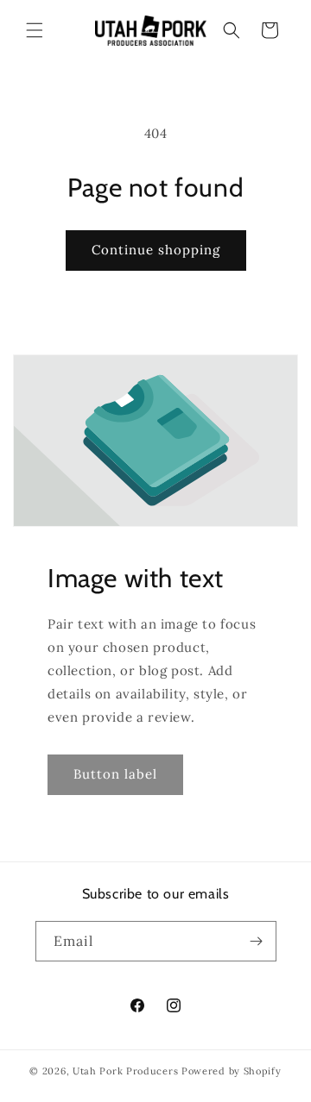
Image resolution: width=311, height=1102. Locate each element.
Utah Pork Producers (125, 1071)
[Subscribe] (257, 941)
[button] (35, 30)
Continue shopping (156, 249)
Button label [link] (115, 774)
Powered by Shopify (231, 1071)
